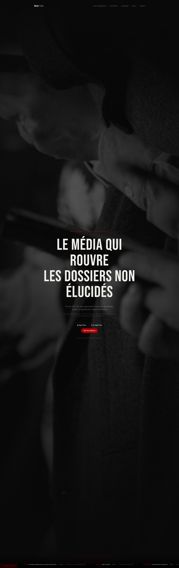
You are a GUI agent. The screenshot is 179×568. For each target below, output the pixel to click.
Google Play (97, 325)
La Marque (125, 6)
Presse (134, 6)
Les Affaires (114, 6)
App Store (82, 325)
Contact (142, 6)
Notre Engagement (99, 6)
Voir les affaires (89, 330)
